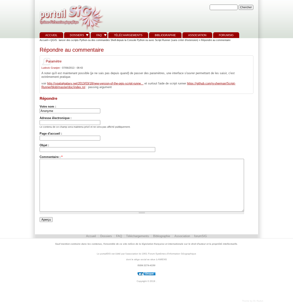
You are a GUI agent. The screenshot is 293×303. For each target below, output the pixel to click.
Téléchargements (128, 35)
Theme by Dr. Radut (252, 301)
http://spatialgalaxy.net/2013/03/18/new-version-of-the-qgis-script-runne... (95, 83)
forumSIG (226, 35)
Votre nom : (48, 106)
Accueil (51, 35)
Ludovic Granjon (50, 67)
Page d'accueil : (51, 133)
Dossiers (77, 35)
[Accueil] (71, 30)
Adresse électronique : (55, 118)
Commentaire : (51, 157)
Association (197, 35)
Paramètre (54, 61)
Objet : (44, 145)
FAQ (99, 35)
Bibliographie (165, 35)
